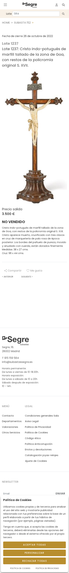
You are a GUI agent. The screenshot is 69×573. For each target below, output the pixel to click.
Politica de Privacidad (38, 427)
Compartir (15, 271)
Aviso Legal (32, 421)
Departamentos (12, 421)
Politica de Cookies (36, 432)
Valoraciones (10, 427)
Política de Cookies (20, 568)
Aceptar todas (34, 544)
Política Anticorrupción (38, 444)
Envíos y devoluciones (38, 449)
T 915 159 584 (10, 358)
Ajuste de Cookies (36, 461)
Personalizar (34, 552)
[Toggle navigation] (5, 4)
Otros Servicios (11, 432)
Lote (9, 14)
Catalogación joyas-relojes (41, 455)
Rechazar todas (34, 561)
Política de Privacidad (47, 568)
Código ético (33, 438)
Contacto (8, 415)
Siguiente (27, 276)
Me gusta (36, 271)
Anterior (7, 276)
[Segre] (29, 4)
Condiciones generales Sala (42, 415)
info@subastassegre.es (17, 362)
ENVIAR (60, 493)
